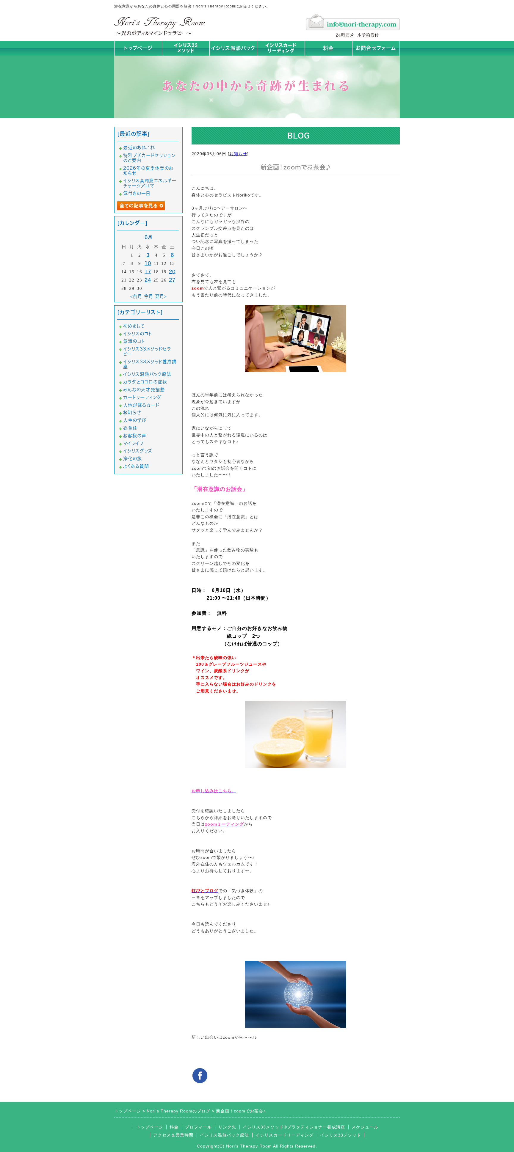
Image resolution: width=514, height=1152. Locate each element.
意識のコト (134, 341)
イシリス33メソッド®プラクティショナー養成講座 (294, 1127)
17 (148, 271)
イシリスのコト (137, 333)
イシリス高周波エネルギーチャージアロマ (149, 183)
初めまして (134, 326)
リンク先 (227, 1127)
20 (172, 271)
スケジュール (365, 1127)
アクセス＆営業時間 (173, 1135)
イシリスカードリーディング (285, 1135)
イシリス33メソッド (340, 1135)
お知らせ (238, 153)
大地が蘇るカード (141, 405)
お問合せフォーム (376, 48)
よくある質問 (136, 466)
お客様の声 (134, 435)
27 (172, 280)
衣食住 (130, 428)
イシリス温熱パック (233, 48)
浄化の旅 (132, 458)
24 (148, 280)
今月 (148, 296)
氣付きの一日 (137, 193)
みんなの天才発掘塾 (144, 389)
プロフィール (198, 1127)
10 (148, 263)
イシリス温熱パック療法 (147, 374)
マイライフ (133, 443)
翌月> (161, 296)
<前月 (136, 296)
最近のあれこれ (139, 147)
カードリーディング (142, 397)
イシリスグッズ (137, 451)
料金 (328, 48)
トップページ (138, 48)
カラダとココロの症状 (145, 382)
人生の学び (134, 420)
